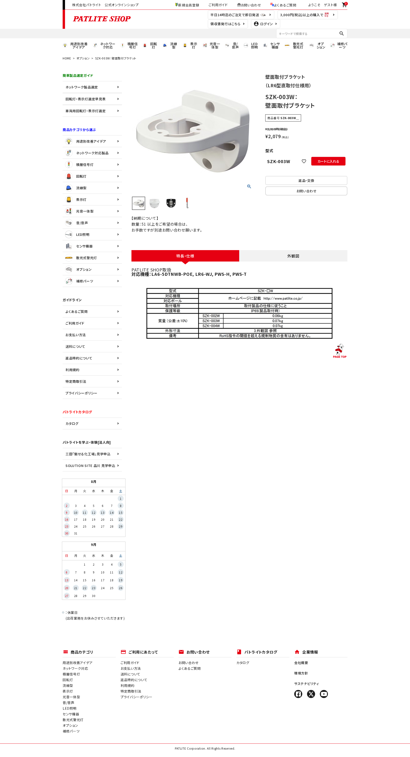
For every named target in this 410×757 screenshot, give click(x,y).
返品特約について (79, 358)
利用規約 (72, 369)
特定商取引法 (75, 381)
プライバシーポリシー (81, 393)
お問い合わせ (251, 5)
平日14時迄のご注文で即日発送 (235, 14)
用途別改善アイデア (91, 141)
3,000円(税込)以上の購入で (302, 14)
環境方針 (301, 673)
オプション (83, 58)
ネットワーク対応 (75, 668)
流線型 (81, 187)
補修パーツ (84, 281)
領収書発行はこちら (225, 23)
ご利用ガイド (218, 4)
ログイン (266, 23)
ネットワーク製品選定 (81, 87)
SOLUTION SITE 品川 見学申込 (90, 465)
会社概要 (301, 662)
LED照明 (82, 234)
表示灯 (81, 199)
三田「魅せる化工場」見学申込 (88, 453)
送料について (75, 346)
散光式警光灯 (86, 257)
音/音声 (82, 222)
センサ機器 (84, 246)
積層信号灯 (85, 164)
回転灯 (81, 176)
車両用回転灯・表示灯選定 (85, 110)
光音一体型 (85, 211)
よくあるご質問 (285, 5)
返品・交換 (306, 180)
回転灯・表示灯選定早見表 (85, 99)
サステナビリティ (306, 683)
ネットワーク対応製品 (92, 152)
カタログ (72, 423)
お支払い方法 (75, 334)
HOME (67, 58)
